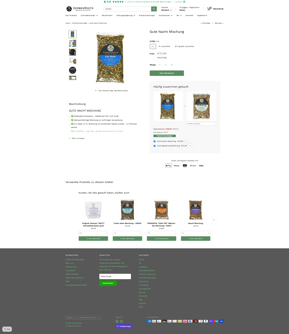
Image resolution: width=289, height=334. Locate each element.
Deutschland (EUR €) (88, 317)
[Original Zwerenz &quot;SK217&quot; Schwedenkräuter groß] (93, 210)
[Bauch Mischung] (195, 210)
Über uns (69, 263)
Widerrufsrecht (72, 274)
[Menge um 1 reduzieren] (159, 64)
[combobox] (201, 124)
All (140, 263)
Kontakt (142, 303)
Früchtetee (144, 285)
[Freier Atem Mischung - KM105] (127, 210)
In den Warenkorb (93, 238)
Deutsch (70, 317)
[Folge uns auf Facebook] (117, 321)
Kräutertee (143, 281)
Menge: (153, 65)
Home (67, 23)
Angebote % (202, 15)
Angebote (143, 267)
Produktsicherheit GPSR (76, 285)
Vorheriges (206, 23)
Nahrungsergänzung (125, 15)
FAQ (140, 300)
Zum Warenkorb (167, 73)
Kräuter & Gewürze (147, 274)
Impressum (70, 270)
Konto (182, 10)
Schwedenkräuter (88, 15)
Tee (177, 15)
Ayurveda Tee (144, 289)
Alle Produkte (71, 15)
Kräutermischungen (147, 15)
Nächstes (218, 23)
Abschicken (108, 283)
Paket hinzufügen (164, 136)
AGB (67, 281)
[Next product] (214, 219)
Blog (141, 307)
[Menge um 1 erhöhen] (171, 64)
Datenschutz (71, 267)
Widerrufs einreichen (74, 278)
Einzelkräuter (164, 15)
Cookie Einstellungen (74, 259)
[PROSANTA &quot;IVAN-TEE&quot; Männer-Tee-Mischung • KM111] (161, 210)
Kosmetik (189, 15)
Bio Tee (142, 292)
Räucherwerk (107, 15)
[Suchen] (154, 8)
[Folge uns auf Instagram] (121, 321)
